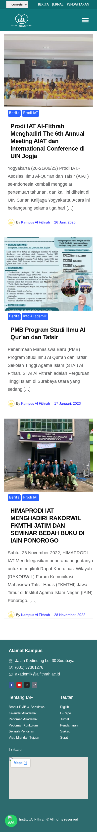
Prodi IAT (30, 113)
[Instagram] (27, 685)
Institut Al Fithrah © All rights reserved (48, 819)
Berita (14, 113)
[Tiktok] (34, 685)
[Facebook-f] (11, 685)
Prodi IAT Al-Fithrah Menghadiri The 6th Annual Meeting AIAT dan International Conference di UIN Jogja (47, 141)
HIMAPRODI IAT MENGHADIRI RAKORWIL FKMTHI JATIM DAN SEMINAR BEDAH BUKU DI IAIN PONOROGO (47, 525)
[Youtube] (19, 685)
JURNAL (57, 4)
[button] (85, 20)
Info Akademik (35, 316)
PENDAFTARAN (78, 4)
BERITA (43, 4)
